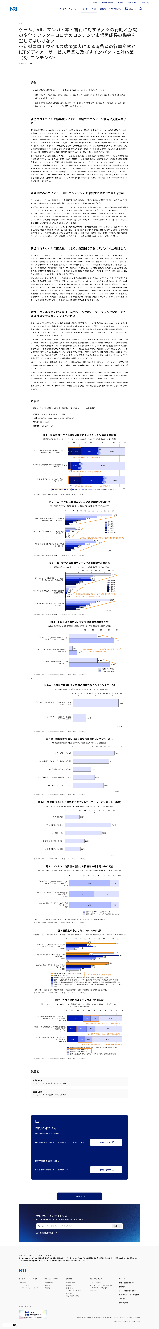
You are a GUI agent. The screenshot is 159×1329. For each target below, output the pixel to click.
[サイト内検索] (140, 9)
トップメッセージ (95, 1282)
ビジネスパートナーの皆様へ (129, 1295)
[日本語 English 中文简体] (144, 2)
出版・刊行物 (49, 1282)
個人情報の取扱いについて (111, 1318)
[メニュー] (146, 9)
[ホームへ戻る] (13, 9)
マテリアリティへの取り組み (99, 1288)
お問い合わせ (132, 2)
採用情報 (120, 2)
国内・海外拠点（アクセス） (74, 1296)
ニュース (94, 2)
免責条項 (79, 1318)
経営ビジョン (70, 1288)
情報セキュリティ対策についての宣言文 (130, 1318)
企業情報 (103, 9)
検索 (115, 1226)
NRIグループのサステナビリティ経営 (101, 1285)
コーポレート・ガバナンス (74, 1290)
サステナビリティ (115, 9)
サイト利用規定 (87, 1318)
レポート (79, 1196)
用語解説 (47, 1288)
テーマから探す (24, 1285)
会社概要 (68, 1293)
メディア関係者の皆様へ (127, 1291)
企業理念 (68, 1285)
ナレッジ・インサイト (89, 9)
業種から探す (24, 1282)
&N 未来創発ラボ (130, 8)
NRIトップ (22, 1256)
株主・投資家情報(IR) (126, 1283)
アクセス (122, 1299)
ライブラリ (93, 1290)
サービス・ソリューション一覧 (29, 1288)
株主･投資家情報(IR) (107, 2)
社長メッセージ (70, 1282)
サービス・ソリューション (69, 9)
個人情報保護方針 (98, 1318)
